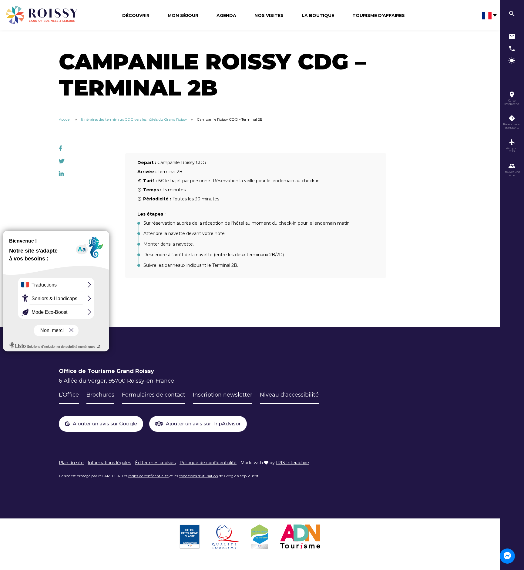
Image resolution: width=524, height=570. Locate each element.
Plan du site (71, 462)
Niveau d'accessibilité (289, 394)
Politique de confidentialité (208, 462)
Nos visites (269, 15)
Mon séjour (183, 15)
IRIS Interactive (292, 462)
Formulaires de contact (153, 394)
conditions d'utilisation (198, 476)
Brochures (100, 394)
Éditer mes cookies (155, 462)
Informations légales (109, 462)
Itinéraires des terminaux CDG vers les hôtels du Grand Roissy (134, 119)
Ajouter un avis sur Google (105, 424)
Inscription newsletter (222, 394)
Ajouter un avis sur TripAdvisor (203, 424)
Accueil (65, 119)
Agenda (226, 15)
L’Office (69, 394)
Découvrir (135, 15)
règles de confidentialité (148, 476)
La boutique (318, 15)
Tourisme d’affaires (378, 15)
